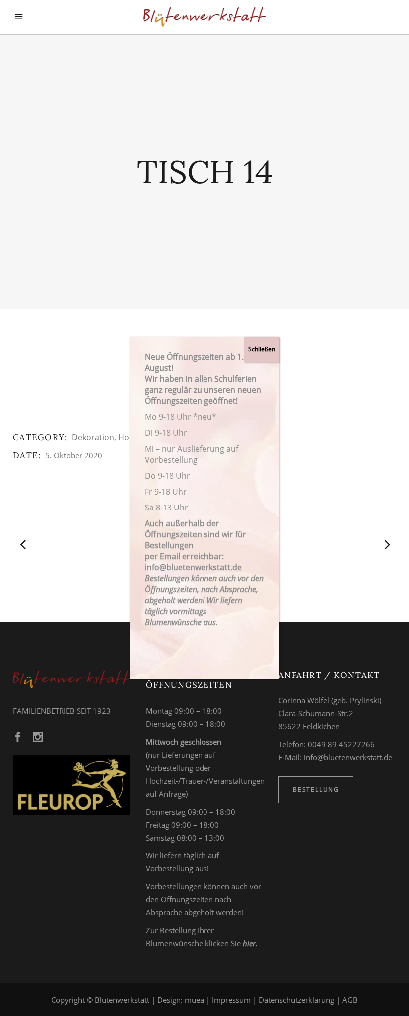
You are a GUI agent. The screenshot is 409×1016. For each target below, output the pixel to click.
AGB (350, 1000)
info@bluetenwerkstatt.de (348, 757)
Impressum (231, 1000)
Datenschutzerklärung (296, 1000)
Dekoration (93, 437)
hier (249, 943)
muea (194, 1000)
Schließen (261, 349)
